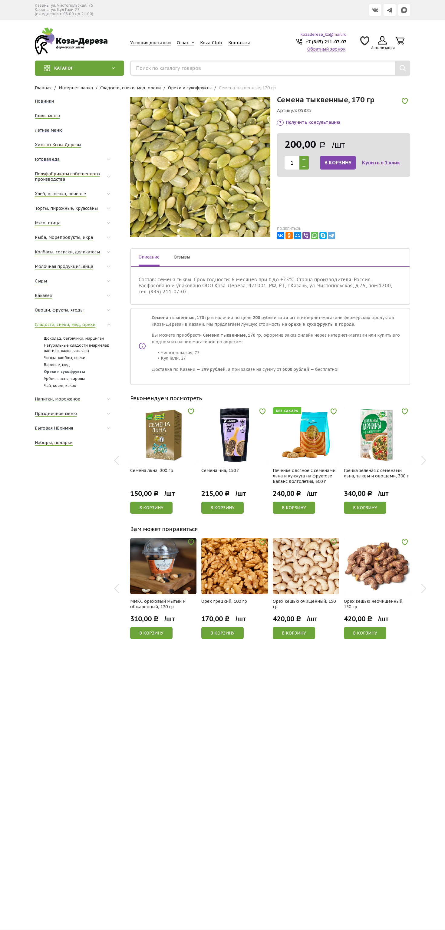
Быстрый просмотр (166, 459)
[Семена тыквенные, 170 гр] (200, 167)
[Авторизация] (442, 3)
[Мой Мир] (297, 235)
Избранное (365, 43)
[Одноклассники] (289, 235)
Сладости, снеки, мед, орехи (130, 88)
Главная (43, 88)
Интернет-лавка (76, 88)
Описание (149, 257)
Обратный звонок (326, 49)
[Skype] (323, 235)
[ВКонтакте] (280, 235)
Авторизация (383, 47)
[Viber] (306, 235)
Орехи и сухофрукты (190, 88)
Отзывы (182, 257)
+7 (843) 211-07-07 (326, 42)
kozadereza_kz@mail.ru (324, 34)
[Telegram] (331, 235)
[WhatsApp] (314, 235)
